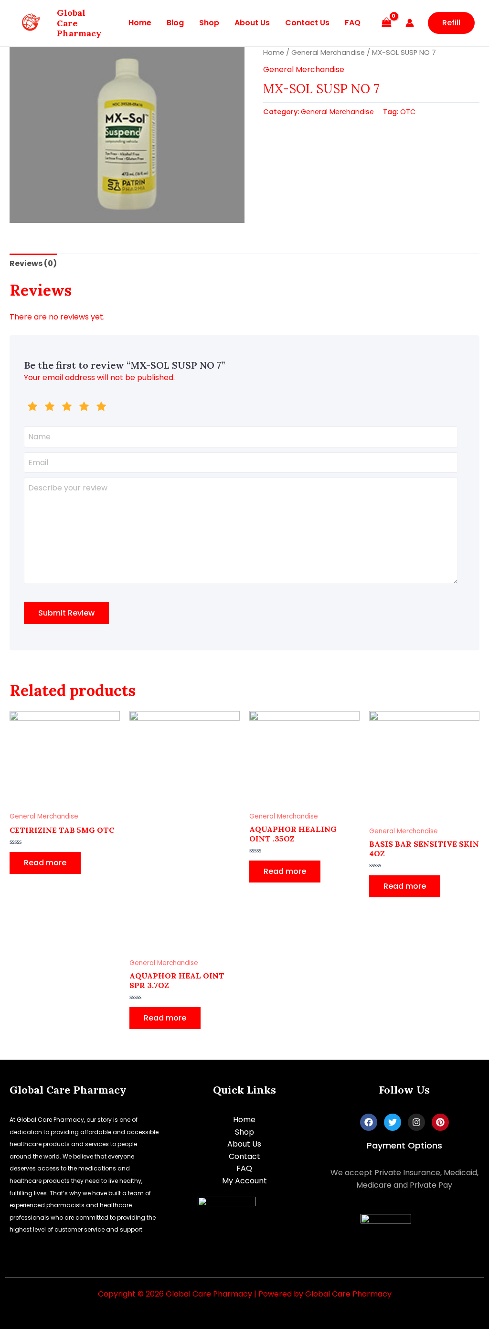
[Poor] (49, 408)
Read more (45, 862)
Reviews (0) (33, 263)
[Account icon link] (409, 23)
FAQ (353, 22)
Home (139, 22)
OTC (407, 112)
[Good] (66, 408)
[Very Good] (84, 408)
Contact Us (307, 22)
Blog (175, 22)
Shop (209, 22)
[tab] (33, 264)
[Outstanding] (101, 408)
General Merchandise (328, 52)
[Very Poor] (32, 408)
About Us (252, 22)
